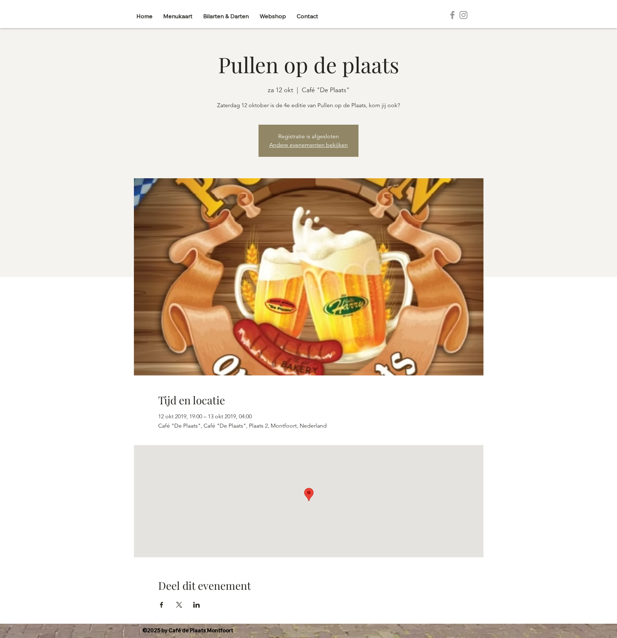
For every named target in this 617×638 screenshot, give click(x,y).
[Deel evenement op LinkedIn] (196, 605)
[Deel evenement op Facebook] (161, 605)
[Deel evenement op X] (179, 605)
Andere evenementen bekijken (308, 144)
